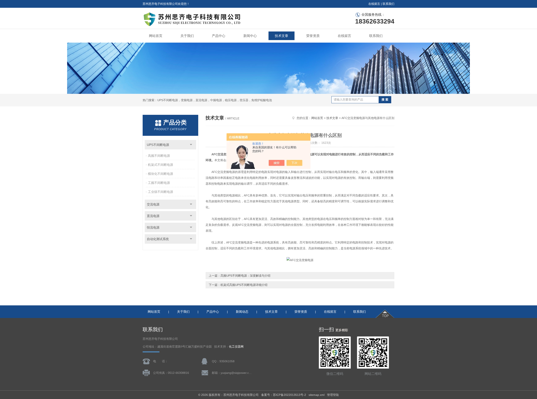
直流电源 (153, 216)
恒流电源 (153, 227)
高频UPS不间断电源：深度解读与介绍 (245, 275)
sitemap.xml (317, 394)
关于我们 (187, 36)
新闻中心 (250, 36)
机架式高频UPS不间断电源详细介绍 (243, 284)
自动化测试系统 (158, 239)
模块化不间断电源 (160, 173)
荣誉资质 (313, 36)
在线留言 (374, 3)
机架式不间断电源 (160, 164)
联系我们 (388, 3)
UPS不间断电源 (158, 145)
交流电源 (153, 204)
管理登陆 (333, 394)
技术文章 (281, 36)
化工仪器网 (236, 346)
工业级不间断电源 (160, 192)
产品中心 (218, 36)
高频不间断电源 (159, 155)
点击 (191, 144)
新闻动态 (242, 311)
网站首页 (155, 36)
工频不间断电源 (159, 182)
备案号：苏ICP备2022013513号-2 (283, 394)
